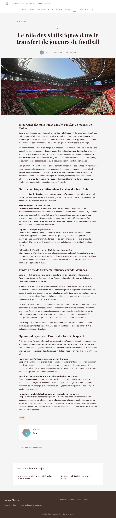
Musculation (83, 10)
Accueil (24, 10)
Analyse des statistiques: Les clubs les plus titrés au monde (35, 477)
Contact (86, 499)
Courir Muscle (11, 499)
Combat (59, 10)
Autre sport (40, 10)
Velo (92, 10)
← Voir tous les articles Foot (30, 448)
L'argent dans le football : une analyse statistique (76, 477)
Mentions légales (74, 499)
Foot (74, 10)
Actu (32, 10)
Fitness (67, 10)
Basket (50, 10)
